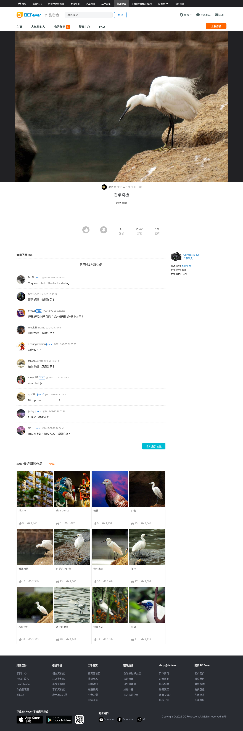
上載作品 (216, 26)
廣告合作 (200, 684)
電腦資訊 (93, 689)
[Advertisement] (121, 217)
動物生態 (186, 265)
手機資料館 (58, 684)
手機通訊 (93, 684)
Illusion (23, 510)
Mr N (31, 277)
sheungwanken (37, 344)
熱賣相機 (164, 684)
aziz (111, 186)
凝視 (133, 568)
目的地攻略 (129, 684)
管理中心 (84, 27)
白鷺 (133, 510)
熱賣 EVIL (164, 700)
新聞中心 (22, 673)
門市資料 (164, 673)
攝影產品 (93, 678)
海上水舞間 (62, 627)
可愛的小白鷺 (63, 568)
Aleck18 (33, 327)
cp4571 (32, 394)
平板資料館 (58, 689)
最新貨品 (164, 678)
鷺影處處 (98, 568)
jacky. (31, 411)
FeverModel (23, 684)
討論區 (20, 694)
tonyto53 (33, 377)
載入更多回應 (154, 446)
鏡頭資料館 (58, 678)
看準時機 (23, 568)
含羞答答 (98, 627)
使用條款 (200, 694)
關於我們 (200, 673)
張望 (133, 627)
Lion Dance (62, 510)
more (52, 464)
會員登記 (200, 689)
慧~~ (31, 428)
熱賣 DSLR (165, 694)
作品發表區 (23, 689)
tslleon (32, 361)
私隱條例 (200, 700)
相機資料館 (58, 673)
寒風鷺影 (23, 627)
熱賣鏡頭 (164, 689)
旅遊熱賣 (128, 678)
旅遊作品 (128, 689)
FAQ (102, 27)
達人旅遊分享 (130, 694)
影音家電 (93, 694)
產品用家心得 (59, 694)
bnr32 (31, 310)
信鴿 (95, 510)
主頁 (19, 27)
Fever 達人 (23, 678)
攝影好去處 (132, 673)
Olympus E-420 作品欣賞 (191, 256)
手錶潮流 (93, 700)
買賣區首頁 (94, 673)
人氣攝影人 (38, 27)
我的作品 (61, 27)
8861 (31, 294)
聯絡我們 (200, 678)
